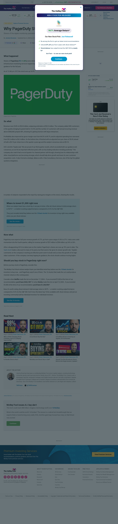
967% (59, 30)
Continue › (59, 59)
